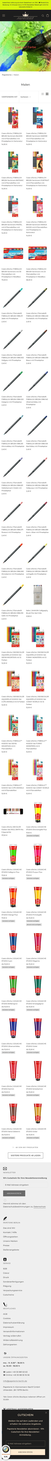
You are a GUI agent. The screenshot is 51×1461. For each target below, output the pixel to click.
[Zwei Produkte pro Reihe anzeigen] (47, 94)
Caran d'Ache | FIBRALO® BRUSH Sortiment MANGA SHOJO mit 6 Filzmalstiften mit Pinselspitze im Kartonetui (36, 227)
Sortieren (25, 97)
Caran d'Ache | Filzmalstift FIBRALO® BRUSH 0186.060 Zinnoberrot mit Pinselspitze (13, 571)
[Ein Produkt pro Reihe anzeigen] (42, 94)
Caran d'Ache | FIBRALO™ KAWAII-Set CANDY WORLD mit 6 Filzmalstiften (37, 787)
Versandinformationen (14, 1331)
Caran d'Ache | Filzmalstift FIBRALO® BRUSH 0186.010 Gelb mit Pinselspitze (12, 613)
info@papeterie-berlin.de (15, 1381)
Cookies (7, 1318)
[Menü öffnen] (3, 15)
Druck (6, 1277)
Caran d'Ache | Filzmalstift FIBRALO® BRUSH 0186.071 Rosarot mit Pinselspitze (12, 529)
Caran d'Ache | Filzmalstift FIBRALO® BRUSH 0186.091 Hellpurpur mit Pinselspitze (37, 485)
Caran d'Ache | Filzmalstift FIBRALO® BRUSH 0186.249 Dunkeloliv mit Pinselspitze (37, 316)
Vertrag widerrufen (12, 1336)
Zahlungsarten (10, 1344)
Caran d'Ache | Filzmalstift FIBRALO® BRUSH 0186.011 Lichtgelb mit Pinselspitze (36, 571)
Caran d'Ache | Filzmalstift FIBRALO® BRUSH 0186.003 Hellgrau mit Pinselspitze (13, 357)
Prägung (7, 1286)
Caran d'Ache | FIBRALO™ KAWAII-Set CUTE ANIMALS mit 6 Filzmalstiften (13, 787)
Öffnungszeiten (10, 1237)
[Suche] (43, 15)
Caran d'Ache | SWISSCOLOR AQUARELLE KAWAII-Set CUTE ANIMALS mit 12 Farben (13, 699)
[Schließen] (46, 1413)
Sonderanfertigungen (13, 1282)
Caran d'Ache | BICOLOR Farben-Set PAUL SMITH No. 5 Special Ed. (13, 829)
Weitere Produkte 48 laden (25, 1155)
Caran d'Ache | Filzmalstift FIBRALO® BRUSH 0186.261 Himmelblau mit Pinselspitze (13, 443)
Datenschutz (40, 1206)
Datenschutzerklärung (13, 1323)
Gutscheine (8, 1295)
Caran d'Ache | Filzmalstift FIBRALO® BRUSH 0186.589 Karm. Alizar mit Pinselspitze (37, 529)
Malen (16, 75)
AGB (5, 1314)
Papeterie (7, 75)
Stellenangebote (11, 1250)
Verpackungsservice (12, 1290)
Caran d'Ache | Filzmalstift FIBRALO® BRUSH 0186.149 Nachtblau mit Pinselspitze (37, 443)
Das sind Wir (9, 1228)
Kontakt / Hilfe (10, 1232)
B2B (5, 1268)
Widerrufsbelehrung (13, 1340)
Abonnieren (25, 1452)
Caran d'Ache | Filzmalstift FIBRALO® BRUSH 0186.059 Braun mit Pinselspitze (37, 357)
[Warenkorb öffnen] (47, 15)
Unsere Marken (10, 1241)
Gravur (6, 1273)
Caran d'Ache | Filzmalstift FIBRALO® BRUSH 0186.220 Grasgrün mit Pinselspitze (13, 399)
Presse (6, 1245)
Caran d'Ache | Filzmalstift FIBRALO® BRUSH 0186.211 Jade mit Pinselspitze (12, 316)
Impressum (8, 1327)
